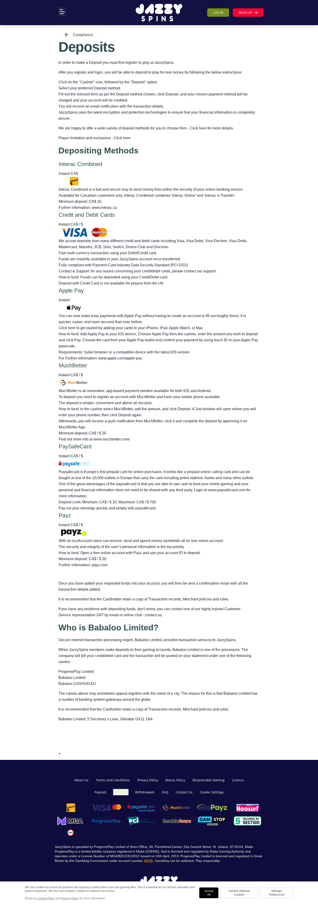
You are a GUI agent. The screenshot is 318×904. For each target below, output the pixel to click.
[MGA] (70, 821)
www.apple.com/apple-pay (120, 358)
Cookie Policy (46, 898)
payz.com (100, 565)
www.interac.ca (104, 208)
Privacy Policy (70, 898)
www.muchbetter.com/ (111, 439)
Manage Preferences (276, 892)
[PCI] (141, 821)
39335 (148, 861)
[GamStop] (212, 821)
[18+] (70, 832)
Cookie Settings (212, 792)
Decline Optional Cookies (239, 892)
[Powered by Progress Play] (106, 821)
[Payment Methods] (70, 808)
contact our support (200, 271)
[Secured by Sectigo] (247, 821)
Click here (198, 128)
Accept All (209, 892)
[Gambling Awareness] (177, 821)
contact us (153, 615)
